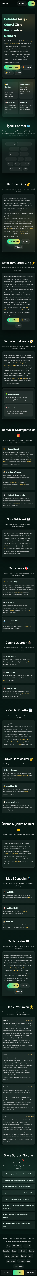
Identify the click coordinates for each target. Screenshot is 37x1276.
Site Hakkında (14, 149)
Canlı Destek (25, 164)
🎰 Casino (8, 73)
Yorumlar (21, 1261)
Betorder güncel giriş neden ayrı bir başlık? (19, 1180)
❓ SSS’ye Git (13, 986)
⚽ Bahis (25, 241)
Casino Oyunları (11, 159)
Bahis (14, 1251)
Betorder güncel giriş (12, 44)
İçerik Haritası (18, 1266)
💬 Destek (21, 4)
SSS (25, 169)
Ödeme (10, 164)
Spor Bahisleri (14, 154)
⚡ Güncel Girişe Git (12, 67)
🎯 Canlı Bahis (13, 320)
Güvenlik (28, 159)
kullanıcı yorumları (17, 378)
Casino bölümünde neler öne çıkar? (16, 1199)
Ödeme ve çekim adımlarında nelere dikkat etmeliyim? (18, 1207)
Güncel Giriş (13, 968)
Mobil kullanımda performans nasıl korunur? (15, 1216)
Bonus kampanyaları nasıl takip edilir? (17, 1187)
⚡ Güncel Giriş (14, 241)
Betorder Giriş (10, 144)
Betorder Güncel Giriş (24, 144)
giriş (29, 897)
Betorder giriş (27, 41)
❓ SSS (18, 73)
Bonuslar (24, 149)
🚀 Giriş (31, 4)
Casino (30, 229)
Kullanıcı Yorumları (15, 169)
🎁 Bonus (18, 991)
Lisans (21, 159)
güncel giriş (6, 900)
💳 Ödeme (25, 320)
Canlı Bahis (24, 154)
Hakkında (27, 1246)
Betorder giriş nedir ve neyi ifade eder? (17, 1174)
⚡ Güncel (18, 1273)
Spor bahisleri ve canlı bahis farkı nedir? (18, 1193)
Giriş (8, 1246)
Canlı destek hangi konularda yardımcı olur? (17, 1224)
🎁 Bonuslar (27, 67)
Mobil (16, 164)
